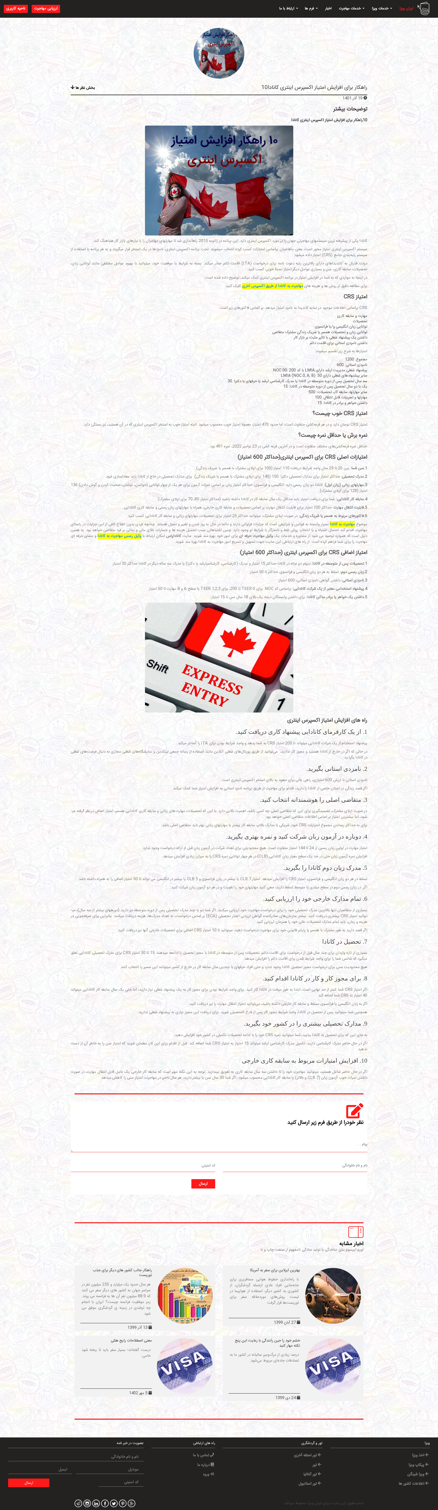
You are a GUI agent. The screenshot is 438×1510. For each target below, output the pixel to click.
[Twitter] (113, 1504)
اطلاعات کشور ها (412, 1484)
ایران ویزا (406, 9)
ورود (206, 1474)
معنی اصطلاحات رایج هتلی (131, 1340)
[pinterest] (122, 1504)
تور (315, 1465)
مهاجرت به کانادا (342, 524)
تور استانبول (308, 1484)
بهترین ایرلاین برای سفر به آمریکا (275, 1270)
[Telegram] (77, 1504)
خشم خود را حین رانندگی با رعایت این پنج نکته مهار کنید (267, 1343)
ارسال (203, 1184)
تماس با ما (201, 1455)
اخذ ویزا (418, 1455)
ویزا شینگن (416, 1474)
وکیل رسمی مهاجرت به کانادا (119, 536)
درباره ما (204, 1465)
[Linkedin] (95, 1504)
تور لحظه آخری (306, 1455)
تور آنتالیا (310, 1474)
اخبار (328, 9)
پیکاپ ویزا (417, 1465)
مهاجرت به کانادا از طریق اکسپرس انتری (272, 286)
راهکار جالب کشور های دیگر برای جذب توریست (122, 1273)
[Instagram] (86, 1504)
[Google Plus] (130, 1504)
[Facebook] (104, 1504)
